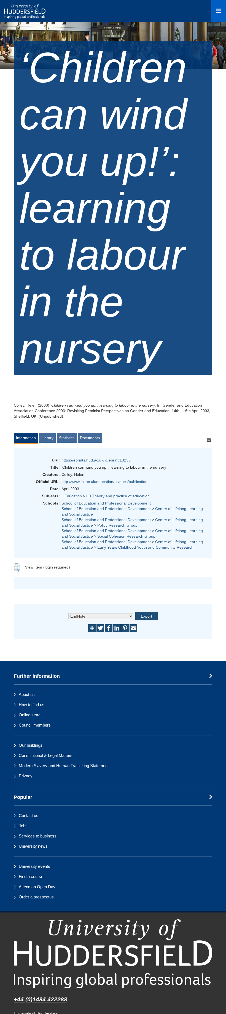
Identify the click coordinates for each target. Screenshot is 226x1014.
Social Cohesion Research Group (126, 536)
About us (27, 694)
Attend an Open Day (37, 886)
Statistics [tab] (66, 438)
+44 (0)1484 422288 (40, 999)
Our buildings (30, 745)
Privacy (26, 775)
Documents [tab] (90, 438)
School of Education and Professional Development (106, 503)
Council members (35, 725)
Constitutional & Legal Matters (45, 755)
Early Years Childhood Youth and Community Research (145, 547)
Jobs (23, 825)
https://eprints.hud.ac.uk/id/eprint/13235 (96, 460)
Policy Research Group (117, 525)
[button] (17, 567)
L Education (71, 496)
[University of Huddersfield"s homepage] (113, 953)
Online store (30, 715)
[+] (209, 440)
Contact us (28, 815)
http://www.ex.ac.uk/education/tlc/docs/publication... (106, 481)
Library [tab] (47, 438)
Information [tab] (26, 438)
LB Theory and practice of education (118, 496)
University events (34, 866)
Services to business (38, 836)
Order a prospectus (36, 897)
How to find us (31, 704)
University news (33, 846)
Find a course (31, 876)
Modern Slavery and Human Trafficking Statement (64, 765)
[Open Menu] (218, 11)
